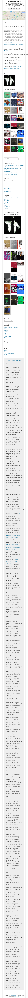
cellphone (7, 68)
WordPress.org (7, 191)
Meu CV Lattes (7, 206)
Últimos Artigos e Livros (13, 360)
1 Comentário (14, 28)
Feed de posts (7, 188)
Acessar (6, 187)
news (20, 44)
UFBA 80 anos (7, 171)
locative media (8, 44)
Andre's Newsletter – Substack (11, 197)
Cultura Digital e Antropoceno (10, 174)
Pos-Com (6, 208)
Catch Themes (16, 996)
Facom (5, 203)
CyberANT (6, 200)
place (22, 44)
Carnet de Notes (14, 2)
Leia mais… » (10, 42)
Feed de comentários (9, 190)
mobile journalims (14, 44)
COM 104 (6, 199)
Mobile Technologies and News (14, 49)
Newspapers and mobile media (14, 26)
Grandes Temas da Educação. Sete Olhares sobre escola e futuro (13, 535)
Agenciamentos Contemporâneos (11, 172)
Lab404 (5, 205)
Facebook (6, 202)
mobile (15, 68)
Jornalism (11, 68)
